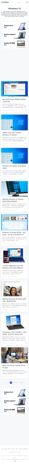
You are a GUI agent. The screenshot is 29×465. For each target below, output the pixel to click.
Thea (23, 459)
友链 (17, 449)
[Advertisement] (14, 62)
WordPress (15, 459)
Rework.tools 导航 (23, 449)
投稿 (9, 449)
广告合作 (13, 449)
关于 (3, 449)
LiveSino (5, 2)
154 (21, 382)
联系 (6, 449)
